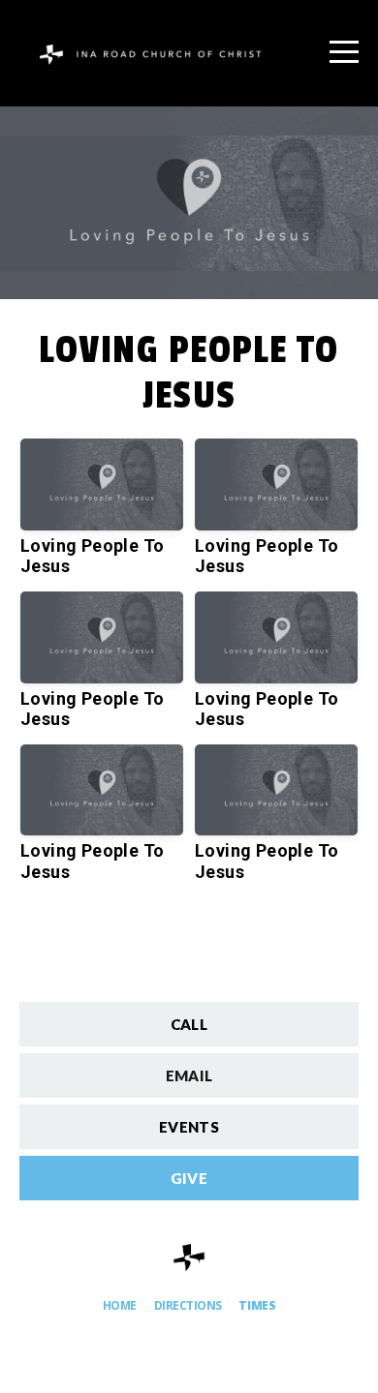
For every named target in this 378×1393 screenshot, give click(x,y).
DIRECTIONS (188, 1305)
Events (189, 1127)
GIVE (189, 1178)
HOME (120, 1305)
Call (189, 1024)
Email (189, 1075)
